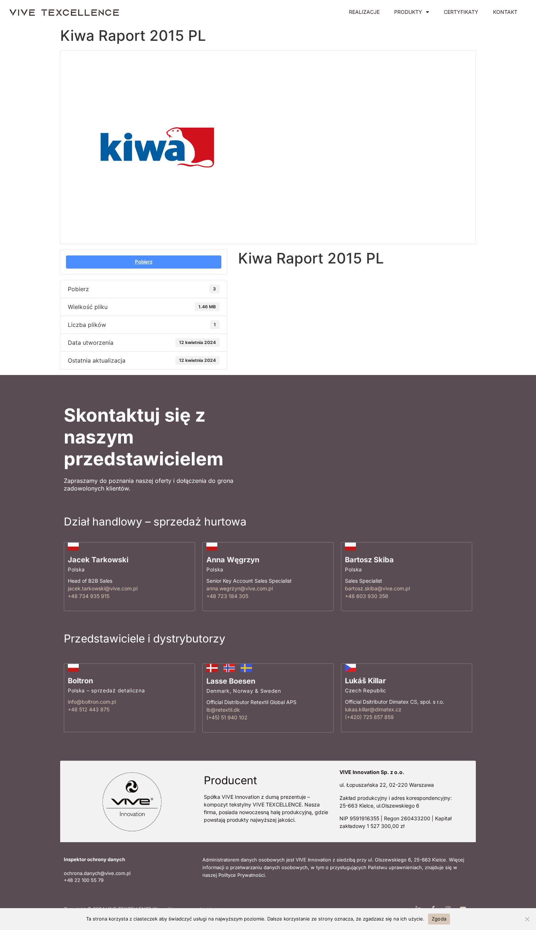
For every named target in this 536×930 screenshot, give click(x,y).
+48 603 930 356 (366, 596)
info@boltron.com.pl (92, 702)
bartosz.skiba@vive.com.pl (377, 588)
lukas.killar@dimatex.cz (373, 710)
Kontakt (505, 12)
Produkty (408, 12)
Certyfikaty (461, 12)
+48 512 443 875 (88, 710)
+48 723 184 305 (227, 596)
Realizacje (364, 12)
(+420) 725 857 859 (369, 717)
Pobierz (143, 262)
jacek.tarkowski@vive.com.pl (102, 588)
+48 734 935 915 (88, 596)
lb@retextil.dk (223, 710)
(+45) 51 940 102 (227, 718)
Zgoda (439, 919)
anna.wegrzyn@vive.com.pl (239, 588)
